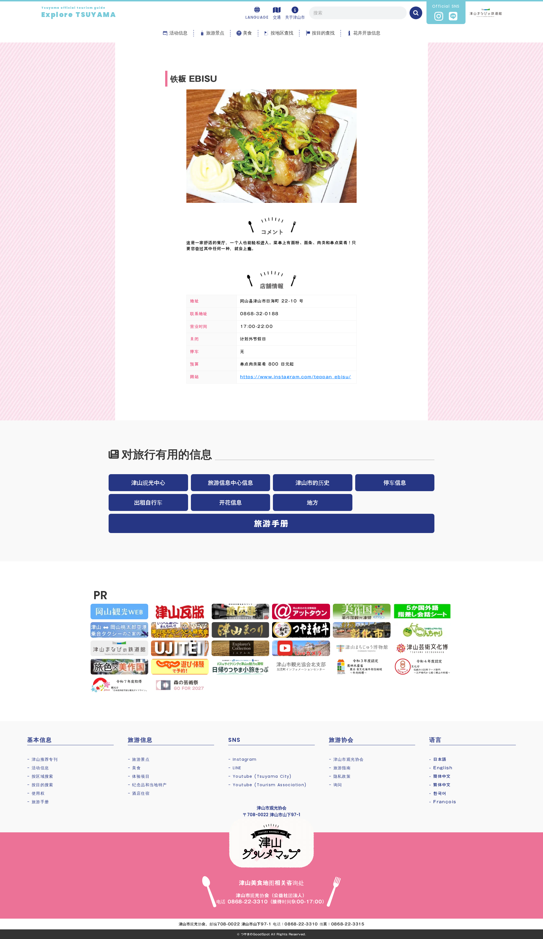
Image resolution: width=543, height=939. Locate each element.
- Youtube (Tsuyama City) (260, 776)
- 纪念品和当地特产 (147, 785)
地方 (312, 502)
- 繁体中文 (440, 785)
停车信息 (394, 482)
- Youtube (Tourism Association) (267, 785)
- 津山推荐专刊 (42, 759)
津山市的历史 (312, 482)
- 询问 (335, 785)
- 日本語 (437, 759)
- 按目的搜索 (40, 785)
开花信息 (230, 502)
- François (442, 802)
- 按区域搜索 (40, 776)
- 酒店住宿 (139, 793)
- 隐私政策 (340, 776)
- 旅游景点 (139, 759)
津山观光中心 (148, 482)
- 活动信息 (38, 768)
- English (441, 768)
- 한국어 (437, 793)
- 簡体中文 (440, 776)
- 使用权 (36, 793)
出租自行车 (148, 502)
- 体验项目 (139, 776)
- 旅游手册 (38, 802)
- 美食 (134, 768)
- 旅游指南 (340, 768)
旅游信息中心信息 (230, 482)
